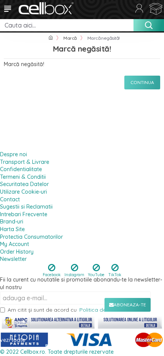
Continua (142, 82)
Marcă (70, 38)
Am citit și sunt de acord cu (79, 309)
